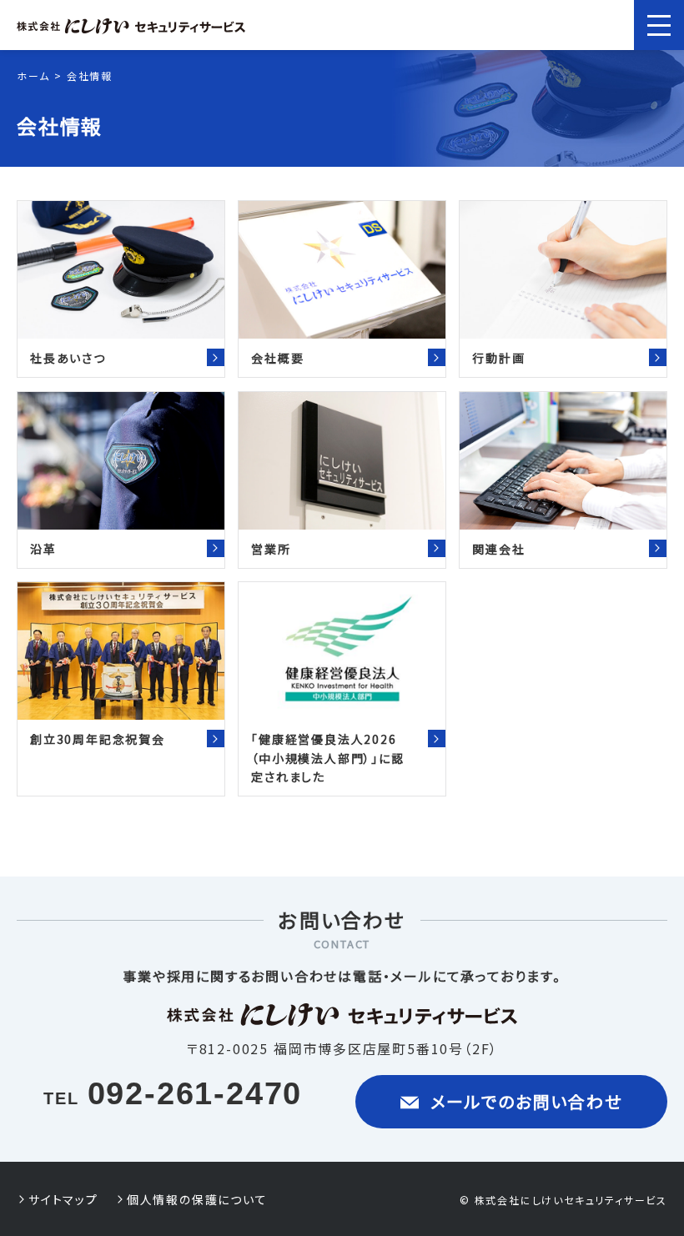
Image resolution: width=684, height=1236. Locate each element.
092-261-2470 (195, 1093)
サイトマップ (63, 1199)
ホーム (33, 75)
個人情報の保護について (197, 1199)
